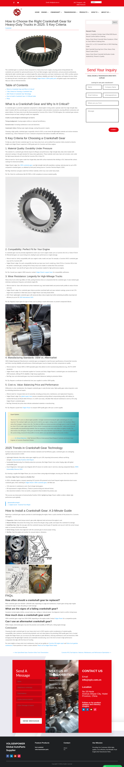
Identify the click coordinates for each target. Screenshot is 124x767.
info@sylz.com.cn (91, 680)
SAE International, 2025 (26, 297)
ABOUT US (105, 12)
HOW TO (94, 12)
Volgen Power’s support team (44, 272)
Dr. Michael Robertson (20, 438)
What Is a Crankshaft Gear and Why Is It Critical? (20, 89)
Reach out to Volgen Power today (47, 645)
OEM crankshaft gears (26, 165)
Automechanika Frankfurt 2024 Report (23, 460)
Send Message (31, 721)
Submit (113, 129)
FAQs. (8, 98)
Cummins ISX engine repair (56, 643)
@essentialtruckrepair (14, 502)
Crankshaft (8, 28)
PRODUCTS (83, 12)
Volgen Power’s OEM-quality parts (46, 78)
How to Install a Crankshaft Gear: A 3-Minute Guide (21, 96)
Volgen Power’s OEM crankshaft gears (36, 482)
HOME (37, 12)
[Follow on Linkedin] (83, 709)
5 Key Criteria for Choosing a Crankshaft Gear (19, 91)
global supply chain (26, 396)
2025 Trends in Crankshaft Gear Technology (19, 94)
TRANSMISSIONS (70, 12)
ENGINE (44, 12)
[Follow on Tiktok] (95, 709)
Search (115, 22)
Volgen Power (26, 407)
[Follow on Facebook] (13, 2)
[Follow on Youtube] (18, 2)
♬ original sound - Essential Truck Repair (19, 504)
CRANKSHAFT (55, 12)
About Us (65, 748)
